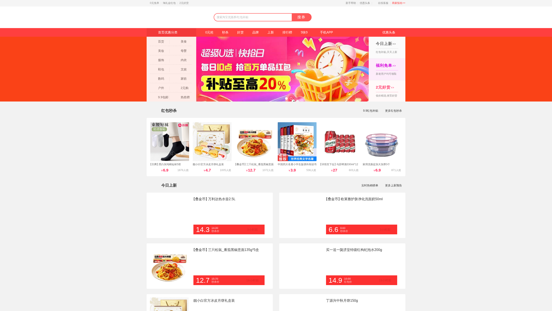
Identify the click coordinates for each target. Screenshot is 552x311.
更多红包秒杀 (393, 110)
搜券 (301, 17)
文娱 (184, 69)
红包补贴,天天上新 (386, 47)
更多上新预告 (393, 185)
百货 (161, 41)
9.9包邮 (163, 97)
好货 (240, 32)
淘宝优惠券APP (373, 17)
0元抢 (209, 32)
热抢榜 (185, 97)
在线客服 (383, 3)
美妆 (161, 50)
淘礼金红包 (169, 3)
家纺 (184, 78)
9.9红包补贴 (370, 110)
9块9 (304, 32)
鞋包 (161, 69)
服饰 (161, 60)
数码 (161, 78)
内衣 (184, 60)
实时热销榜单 (369, 185)
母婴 (184, 50)
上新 (270, 32)
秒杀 (225, 32)
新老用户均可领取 (386, 69)
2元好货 (184, 3)
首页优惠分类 (167, 32)
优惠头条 (365, 3)
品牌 (255, 32)
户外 (161, 88)
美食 (184, 41)
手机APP (326, 32)
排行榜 (287, 32)
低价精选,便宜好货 (386, 91)
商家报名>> (398, 3)
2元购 (184, 88)
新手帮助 (351, 3)
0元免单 (154, 3)
